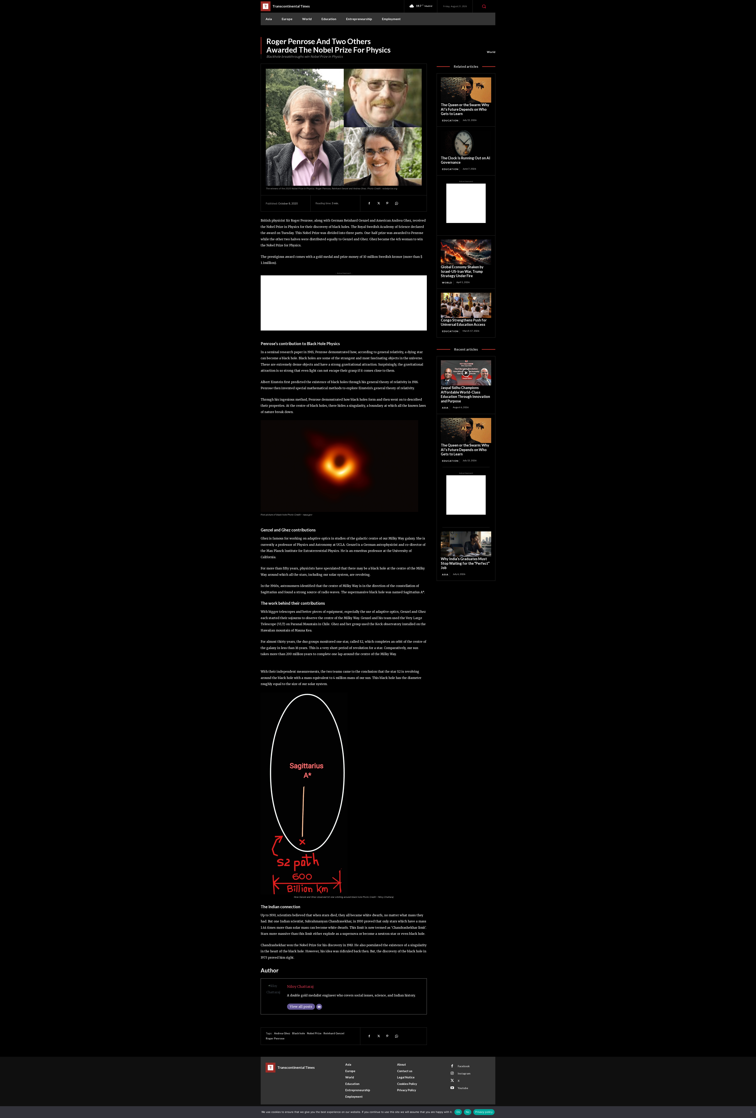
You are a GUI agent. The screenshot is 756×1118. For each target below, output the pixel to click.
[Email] (319, 1007)
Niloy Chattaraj (300, 986)
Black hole (298, 1033)
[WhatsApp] (396, 203)
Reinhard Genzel (333, 1033)
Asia (445, 407)
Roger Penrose (275, 1038)
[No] (751, 1112)
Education (450, 120)
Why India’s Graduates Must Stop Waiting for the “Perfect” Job (465, 563)
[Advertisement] (344, 303)
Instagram (464, 1073)
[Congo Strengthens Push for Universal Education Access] (466, 305)
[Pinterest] (387, 203)
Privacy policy (484, 1111)
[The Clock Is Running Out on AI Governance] (466, 143)
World (491, 52)
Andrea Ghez (282, 1033)
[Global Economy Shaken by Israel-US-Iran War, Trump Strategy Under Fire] (466, 252)
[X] (378, 203)
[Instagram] (452, 1073)
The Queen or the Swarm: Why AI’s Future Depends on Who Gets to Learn (465, 109)
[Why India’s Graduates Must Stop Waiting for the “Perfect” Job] (466, 544)
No (468, 1111)
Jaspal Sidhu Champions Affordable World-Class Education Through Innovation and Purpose (465, 394)
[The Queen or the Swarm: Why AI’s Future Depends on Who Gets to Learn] (466, 90)
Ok (458, 1111)
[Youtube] (452, 1088)
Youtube (463, 1088)
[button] (484, 6)
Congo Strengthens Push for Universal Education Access (464, 322)
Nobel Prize (314, 1033)
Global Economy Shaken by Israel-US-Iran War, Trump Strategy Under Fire (462, 271)
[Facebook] (369, 203)
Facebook (464, 1066)
